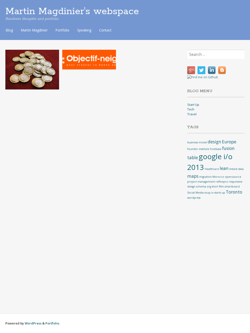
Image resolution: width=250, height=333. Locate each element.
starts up (219, 192)
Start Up (193, 104)
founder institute (198, 149)
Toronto (234, 192)
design (214, 142)
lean (224, 168)
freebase (215, 149)
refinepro (222, 181)
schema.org (203, 186)
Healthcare (212, 169)
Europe (229, 142)
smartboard (232, 186)
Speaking (84, 30)
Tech (190, 109)
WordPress (33, 323)
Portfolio (62, 30)
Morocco (218, 176)
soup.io (209, 192)
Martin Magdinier (34, 30)
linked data (236, 169)
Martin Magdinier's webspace (72, 11)
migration (205, 176)
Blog (9, 30)
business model (197, 142)
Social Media (195, 192)
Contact (105, 30)
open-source (233, 176)
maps (192, 176)
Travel (192, 114)
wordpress (193, 197)
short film (218, 186)
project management (201, 181)
